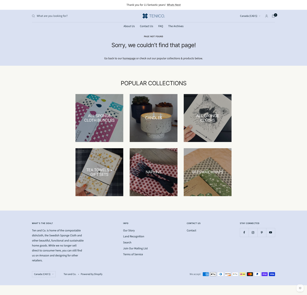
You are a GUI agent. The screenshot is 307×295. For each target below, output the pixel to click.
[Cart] (273, 16)
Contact (191, 231)
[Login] (266, 16)
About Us (129, 26)
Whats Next (174, 5)
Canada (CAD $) (248, 16)
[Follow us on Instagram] (253, 232)
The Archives (176, 26)
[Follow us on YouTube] (270, 232)
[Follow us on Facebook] (244, 232)
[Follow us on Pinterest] (261, 232)
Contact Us (146, 26)
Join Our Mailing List (135, 248)
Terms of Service (133, 254)
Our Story (129, 231)
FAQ (160, 26)
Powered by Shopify (91, 274)
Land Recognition (133, 236)
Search (127, 243)
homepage (129, 58)
